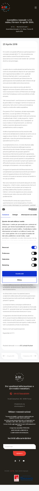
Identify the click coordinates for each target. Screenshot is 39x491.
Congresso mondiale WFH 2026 (19, 428)
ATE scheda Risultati (26, 345)
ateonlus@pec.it (19, 406)
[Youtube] (15, 461)
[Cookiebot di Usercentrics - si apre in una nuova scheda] (28, 209)
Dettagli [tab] (15, 214)
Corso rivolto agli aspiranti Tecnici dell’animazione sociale (19, 424)
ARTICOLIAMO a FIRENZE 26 (19, 430)
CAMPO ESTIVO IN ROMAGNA (19, 432)
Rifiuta (19, 280)
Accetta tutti (20, 273)
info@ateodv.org (19, 404)
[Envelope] (24, 461)
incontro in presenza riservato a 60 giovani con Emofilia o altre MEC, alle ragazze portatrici (19, 421)
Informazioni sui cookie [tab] (29, 214)
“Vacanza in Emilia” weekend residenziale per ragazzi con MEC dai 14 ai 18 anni (19, 417)
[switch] (34, 253)
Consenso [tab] (5, 214)
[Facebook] (19, 461)
